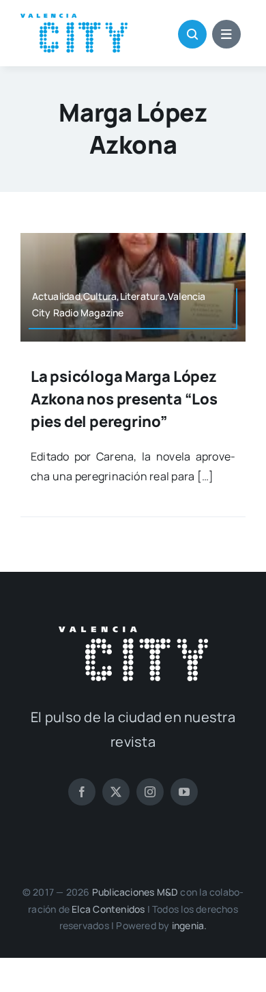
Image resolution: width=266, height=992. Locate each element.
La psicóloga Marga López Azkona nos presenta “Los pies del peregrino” (124, 399)
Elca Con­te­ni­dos (108, 909)
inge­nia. (189, 925)
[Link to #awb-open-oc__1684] (226, 34)
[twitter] (116, 791)
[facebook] (81, 791)
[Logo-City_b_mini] (133, 631)
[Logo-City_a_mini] (74, 19)
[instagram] (150, 791)
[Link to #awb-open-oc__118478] (192, 34)
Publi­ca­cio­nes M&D (135, 891)
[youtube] (184, 791)
